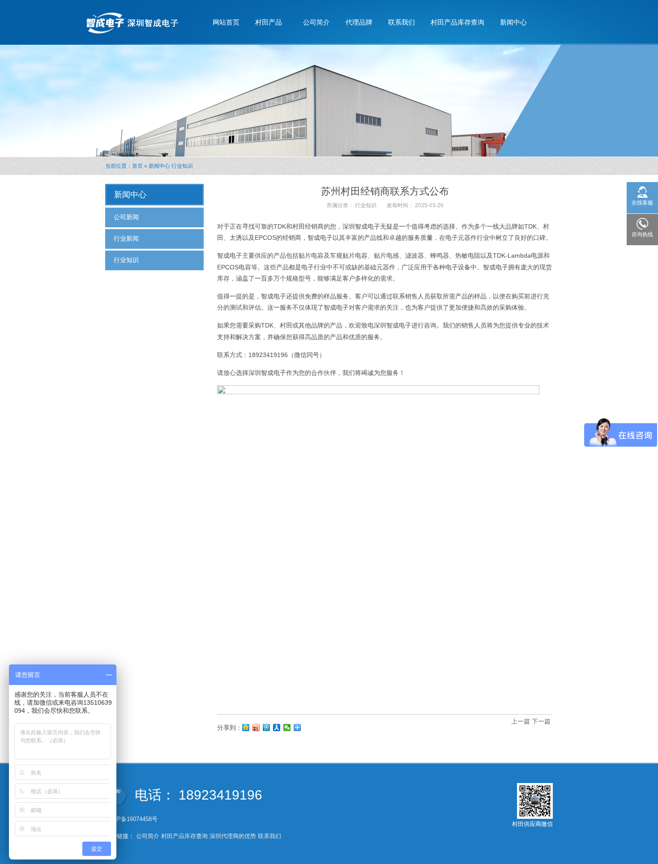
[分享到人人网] (277, 727)
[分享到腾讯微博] (266, 727)
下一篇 (541, 721)
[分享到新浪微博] (256, 727)
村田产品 (265, 24)
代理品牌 (359, 22)
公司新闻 (126, 217)
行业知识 (182, 166)
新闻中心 (510, 24)
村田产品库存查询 (457, 22)
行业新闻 (126, 238)
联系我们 (401, 22)
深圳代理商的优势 (232, 836)
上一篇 (520, 721)
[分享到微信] (287, 727)
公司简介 (316, 22)
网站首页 (226, 22)
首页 (137, 166)
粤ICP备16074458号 (132, 819)
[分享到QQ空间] (246, 727)
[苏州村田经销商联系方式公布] (378, 545)
